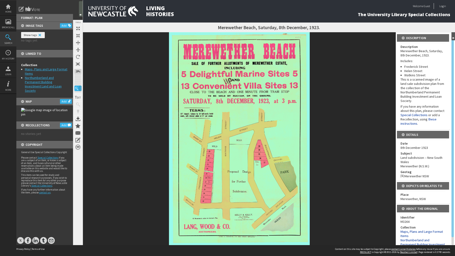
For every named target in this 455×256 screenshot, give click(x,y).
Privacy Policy (23, 249)
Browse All (8, 27)
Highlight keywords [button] (78, 111)
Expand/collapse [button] (453, 36)
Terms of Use (38, 249)
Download (78, 118)
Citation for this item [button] (78, 147)
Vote (33, 9)
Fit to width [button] (78, 42)
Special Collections (47, 157)
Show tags (30, 35)
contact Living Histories (403, 249)
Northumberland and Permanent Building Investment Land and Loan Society (43, 84)
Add (64, 25)
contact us (44, 192)
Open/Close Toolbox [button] (81, 9)
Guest (427, 6)
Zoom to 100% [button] (78, 64)
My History (8, 58)
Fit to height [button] (78, 49)
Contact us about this (78, 133)
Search (8, 43)
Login (8, 74)
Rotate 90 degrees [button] (78, 56)
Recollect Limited (408, 252)
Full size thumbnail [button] (78, 28)
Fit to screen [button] (78, 35)
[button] (78, 88)
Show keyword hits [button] (78, 104)
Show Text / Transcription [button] (78, 97)
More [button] (8, 89)
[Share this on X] (20, 238)
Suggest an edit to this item (21, 9)
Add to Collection (78, 125)
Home (8, 11)
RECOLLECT (365, 252)
